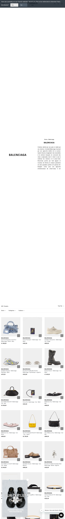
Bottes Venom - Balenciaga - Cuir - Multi (53, 371)
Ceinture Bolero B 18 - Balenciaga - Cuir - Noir (53, 495)
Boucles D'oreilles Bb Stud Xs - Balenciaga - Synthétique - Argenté (32, 371)
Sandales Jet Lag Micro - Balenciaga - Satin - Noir (32, 495)
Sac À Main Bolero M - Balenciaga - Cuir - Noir (10, 402)
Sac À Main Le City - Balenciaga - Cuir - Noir (54, 433)
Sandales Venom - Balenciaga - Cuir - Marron (32, 464)
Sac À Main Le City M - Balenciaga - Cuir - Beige (10, 464)
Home (45, 139)
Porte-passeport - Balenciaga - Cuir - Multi (32, 340)
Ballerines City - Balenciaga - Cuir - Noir (53, 402)
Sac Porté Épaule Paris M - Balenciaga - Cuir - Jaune (32, 433)
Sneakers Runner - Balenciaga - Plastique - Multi (9, 371)
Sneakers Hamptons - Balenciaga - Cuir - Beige (53, 340)
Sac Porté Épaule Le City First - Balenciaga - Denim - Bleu (9, 340)
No (21, 5)
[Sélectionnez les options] (61, 335)
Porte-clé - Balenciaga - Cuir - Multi (31, 402)
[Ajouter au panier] (18, 335)
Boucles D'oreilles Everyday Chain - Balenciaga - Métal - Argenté (53, 464)
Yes (13, 5)
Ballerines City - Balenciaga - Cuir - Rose (9, 433)
